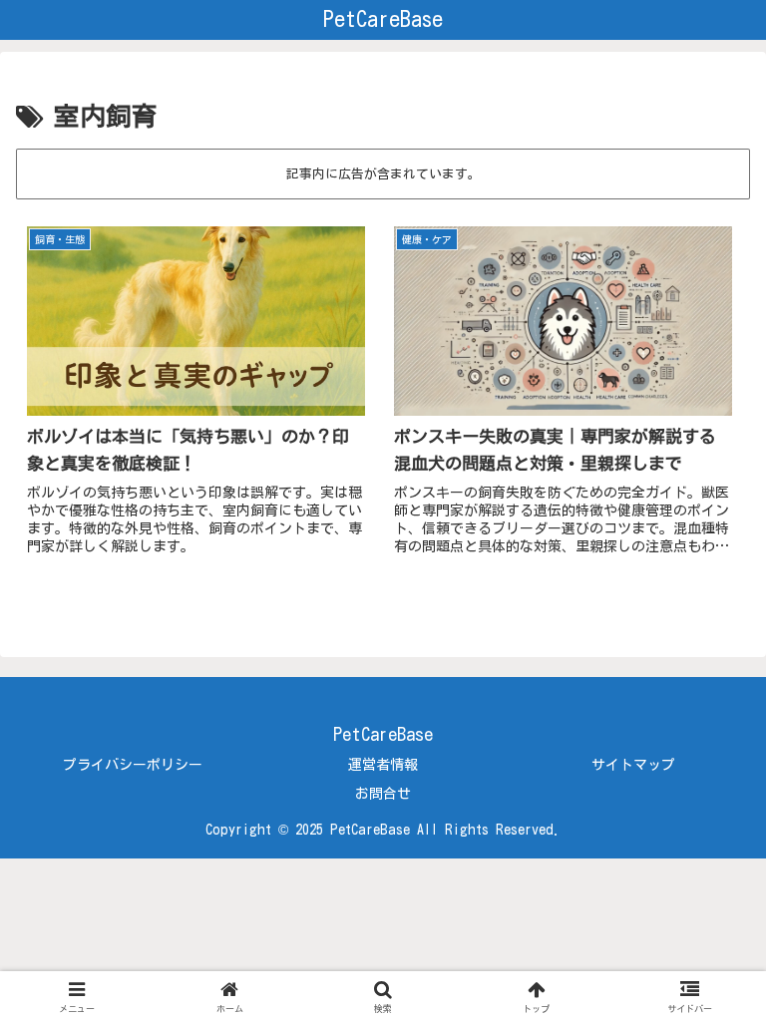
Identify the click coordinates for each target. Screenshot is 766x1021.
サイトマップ (633, 765)
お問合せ (383, 794)
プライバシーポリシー (132, 765)
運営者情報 (383, 765)
